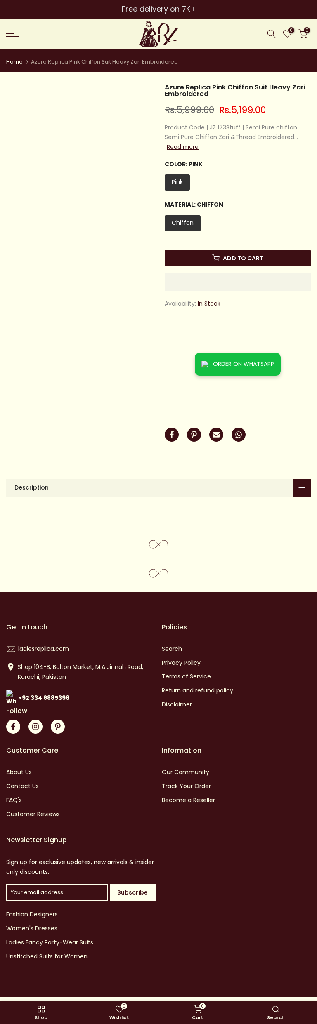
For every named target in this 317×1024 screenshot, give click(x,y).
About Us (19, 772)
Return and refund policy (197, 690)
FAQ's (14, 800)
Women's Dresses (31, 928)
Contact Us (22, 786)
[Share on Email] (216, 435)
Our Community (185, 772)
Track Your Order (186, 786)
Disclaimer (177, 704)
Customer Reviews (33, 814)
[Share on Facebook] (172, 435)
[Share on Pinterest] (194, 435)
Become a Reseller (188, 800)
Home (14, 61)
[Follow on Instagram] (35, 727)
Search (172, 649)
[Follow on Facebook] (13, 727)
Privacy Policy (181, 663)
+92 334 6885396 (43, 698)
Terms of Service (186, 676)
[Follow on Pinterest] (58, 727)
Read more (183, 147)
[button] (238, 282)
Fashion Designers (32, 914)
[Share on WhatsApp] (239, 435)
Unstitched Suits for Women (47, 956)
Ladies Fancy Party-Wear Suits (49, 942)
